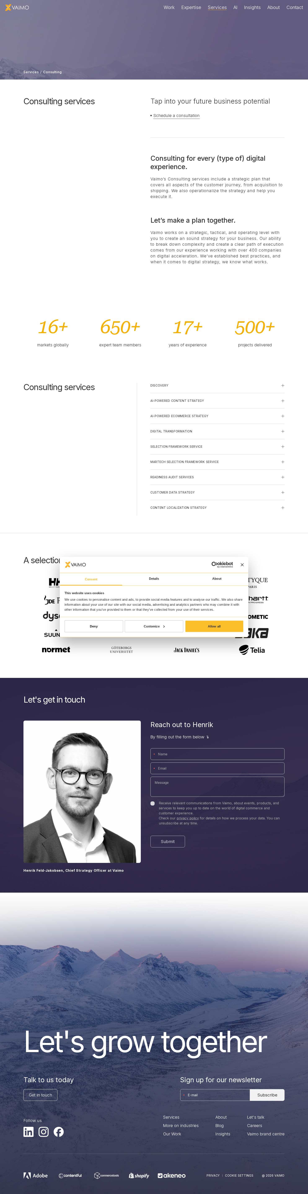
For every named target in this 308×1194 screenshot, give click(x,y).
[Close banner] (242, 564)
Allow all (214, 626)
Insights (252, 7)
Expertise (191, 7)
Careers (254, 1125)
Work (169, 7)
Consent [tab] (91, 579)
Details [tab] (154, 578)
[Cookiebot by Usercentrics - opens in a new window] (214, 565)
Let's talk (255, 1117)
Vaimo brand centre (266, 1133)
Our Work (172, 1133)
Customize (152, 626)
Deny (93, 626)
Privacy (213, 1175)
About (273, 7)
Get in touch (40, 1095)
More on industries (181, 1125)
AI (235, 7)
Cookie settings (239, 1175)
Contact (294, 7)
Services (217, 7)
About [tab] (216, 578)
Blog (219, 1125)
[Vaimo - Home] (17, 7)
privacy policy (188, 818)
